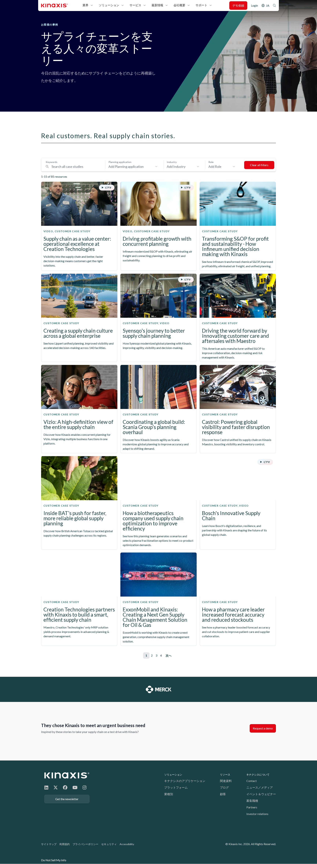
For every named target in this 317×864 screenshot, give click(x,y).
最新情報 (157, 5)
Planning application (119, 162)
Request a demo (263, 728)
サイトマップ (49, 844)
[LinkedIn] (46, 787)
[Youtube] (74, 787)
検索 (274, 5)
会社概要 (179, 5)
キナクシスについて (257, 774)
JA (267, 5)
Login (254, 5)
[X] (55, 787)
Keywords (51, 162)
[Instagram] (84, 787)
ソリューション (109, 5)
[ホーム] (66, 775)
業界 (85, 5)
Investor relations (257, 814)
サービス (135, 5)
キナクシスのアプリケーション (184, 781)
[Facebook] (65, 787)
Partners (251, 807)
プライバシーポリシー (85, 844)
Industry (172, 162)
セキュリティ (109, 844)
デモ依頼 (238, 5)
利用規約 (64, 844)
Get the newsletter (67, 799)
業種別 (168, 794)
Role (211, 162)
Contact (251, 781)
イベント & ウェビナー (261, 794)
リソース (225, 774)
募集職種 (252, 800)
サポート (201, 5)
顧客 (223, 794)
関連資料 (226, 781)
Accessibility (127, 844)
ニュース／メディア (259, 787)
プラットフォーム (176, 787)
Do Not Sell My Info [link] (53, 860)
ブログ (224, 787)
